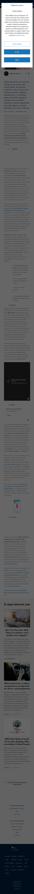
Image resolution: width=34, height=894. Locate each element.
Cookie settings (17, 44)
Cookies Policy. (20, 35)
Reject (17, 60)
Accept (17, 52)
